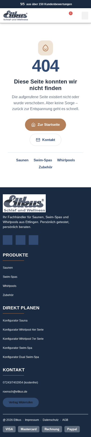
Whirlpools (66, 160)
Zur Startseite (49, 124)
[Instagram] (20, 240)
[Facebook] (8, 240)
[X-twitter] (33, 240)
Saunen (22, 160)
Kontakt (48, 140)
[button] (85, 15)
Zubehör (45, 167)
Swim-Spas (43, 160)
